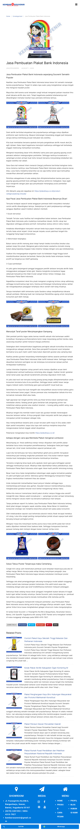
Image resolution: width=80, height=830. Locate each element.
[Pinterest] (39, 807)
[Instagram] (38, 801)
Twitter (32, 625)
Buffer (55, 625)
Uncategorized (17, 16)
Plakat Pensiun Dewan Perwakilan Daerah (42, 724)
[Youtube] (44, 807)
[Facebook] (44, 801)
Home (8, 16)
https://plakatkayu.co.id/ (45, 433)
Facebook (23, 625)
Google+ (41, 625)
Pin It (49, 625)
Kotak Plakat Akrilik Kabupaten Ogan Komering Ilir (46, 668)
